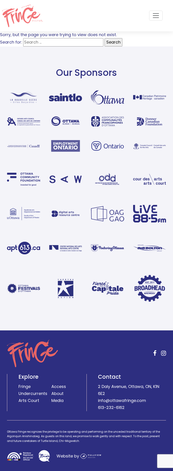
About (57, 393)
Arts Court (28, 400)
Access (58, 386)
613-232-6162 (111, 407)
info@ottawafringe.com (122, 400)
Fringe (24, 386)
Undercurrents (32, 393)
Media (57, 400)
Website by (68, 456)
